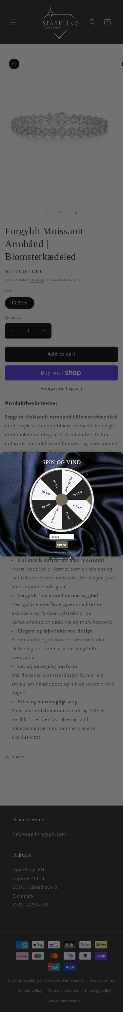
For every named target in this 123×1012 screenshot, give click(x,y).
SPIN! (61, 544)
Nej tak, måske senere (61, 551)
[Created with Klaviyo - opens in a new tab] (61, 558)
